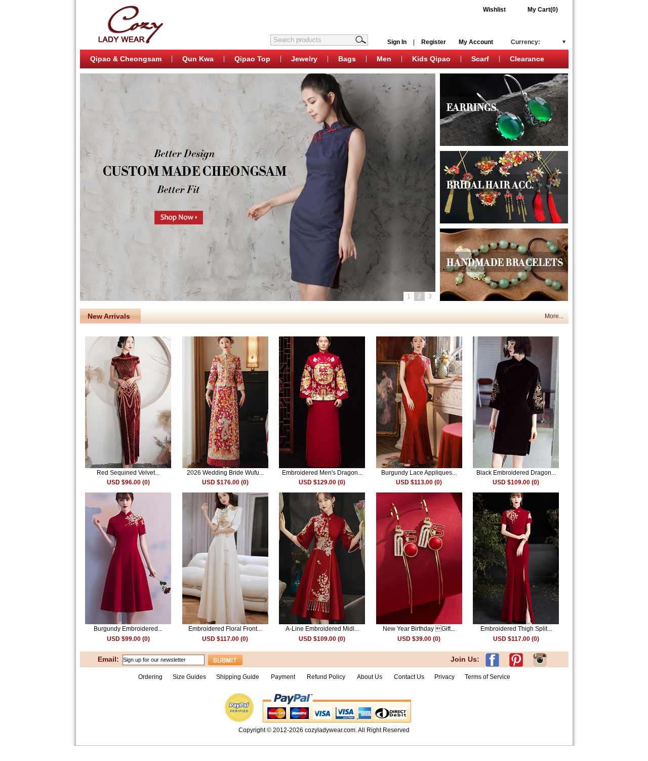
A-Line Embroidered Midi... (322, 628)
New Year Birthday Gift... (419, 628)
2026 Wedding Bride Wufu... (225, 472)
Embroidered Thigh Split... (516, 628)
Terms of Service (487, 676)
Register (433, 42)
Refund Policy (326, 676)
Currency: (525, 42)
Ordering (150, 676)
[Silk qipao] (504, 143)
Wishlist (494, 9)
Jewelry (304, 59)
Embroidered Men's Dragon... (322, 472)
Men (384, 59)
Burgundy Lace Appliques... (419, 472)
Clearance (527, 59)
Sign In (397, 42)
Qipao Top (252, 59)
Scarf (480, 59)
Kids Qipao (431, 59)
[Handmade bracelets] (504, 298)
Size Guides (189, 676)
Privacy (444, 676)
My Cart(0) (543, 9)
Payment (283, 676)
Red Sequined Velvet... (128, 472)
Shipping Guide (237, 676)
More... (554, 316)
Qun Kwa (198, 59)
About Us (370, 676)
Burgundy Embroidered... (128, 628)
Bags (347, 59)
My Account (476, 42)
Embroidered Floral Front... (225, 628)
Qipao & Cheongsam (125, 59)
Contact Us (409, 676)
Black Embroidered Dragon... (516, 472)
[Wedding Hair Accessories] (504, 221)
